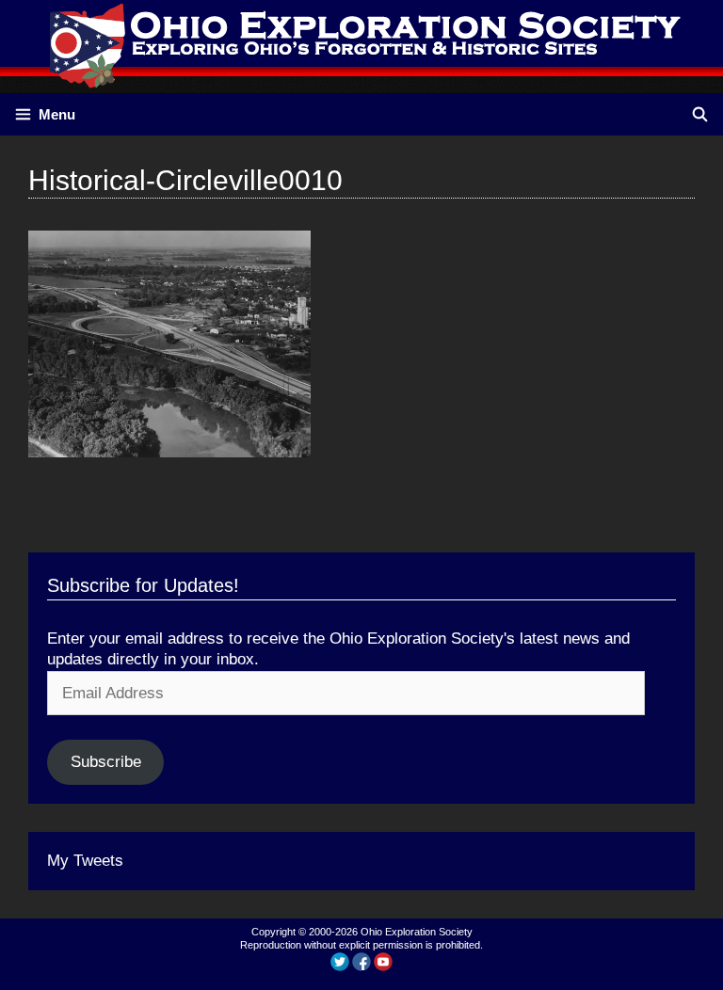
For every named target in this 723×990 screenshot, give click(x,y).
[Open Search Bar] (700, 114)
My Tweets (85, 861)
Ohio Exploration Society (417, 931)
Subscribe (106, 762)
